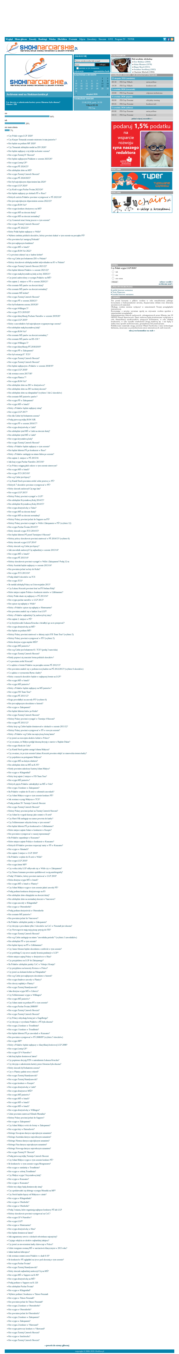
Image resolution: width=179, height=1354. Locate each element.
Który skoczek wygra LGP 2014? (22, 542)
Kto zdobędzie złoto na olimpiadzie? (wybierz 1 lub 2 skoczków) (35, 393)
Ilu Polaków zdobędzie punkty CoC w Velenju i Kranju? (31, 964)
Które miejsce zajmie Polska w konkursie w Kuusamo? (31, 841)
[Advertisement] (89, 18)
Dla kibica (62, 39)
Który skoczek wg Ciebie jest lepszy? (23, 546)
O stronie (73, 39)
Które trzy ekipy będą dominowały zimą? (25, 1187)
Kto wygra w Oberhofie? (18, 1202)
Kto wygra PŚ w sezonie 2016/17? (22, 423)
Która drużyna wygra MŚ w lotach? (23, 880)
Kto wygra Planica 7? (17, 377)
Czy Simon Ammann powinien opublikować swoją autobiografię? (35, 872)
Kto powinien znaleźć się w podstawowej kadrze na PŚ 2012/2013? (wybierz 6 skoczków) (45, 669)
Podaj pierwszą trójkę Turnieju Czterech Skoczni (28, 1156)
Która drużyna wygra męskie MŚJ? (23, 642)
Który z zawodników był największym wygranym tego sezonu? (34, 324)
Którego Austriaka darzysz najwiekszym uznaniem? (29, 1137)
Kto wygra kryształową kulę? (20, 439)
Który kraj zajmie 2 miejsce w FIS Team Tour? (27, 776)
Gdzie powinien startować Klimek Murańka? (26, 1114)
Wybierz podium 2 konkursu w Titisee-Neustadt (28, 1294)
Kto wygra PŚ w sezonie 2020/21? (22, 301)
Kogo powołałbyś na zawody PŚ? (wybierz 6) (27, 699)
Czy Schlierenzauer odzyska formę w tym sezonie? (29, 822)
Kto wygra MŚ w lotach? (18, 247)
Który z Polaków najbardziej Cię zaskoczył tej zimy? (30, 615)
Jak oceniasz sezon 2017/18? (20, 373)
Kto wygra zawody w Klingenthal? (22, 903)
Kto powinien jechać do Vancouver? (23, 918)
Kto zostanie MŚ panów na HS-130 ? (24, 339)
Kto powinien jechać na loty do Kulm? (24, 569)
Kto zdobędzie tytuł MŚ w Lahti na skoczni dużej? (29, 431)
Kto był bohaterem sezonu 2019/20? (23, 304)
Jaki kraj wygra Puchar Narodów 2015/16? (26, 462)
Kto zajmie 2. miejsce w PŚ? (20, 619)
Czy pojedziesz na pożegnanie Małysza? (24, 757)
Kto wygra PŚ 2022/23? (18, 228)
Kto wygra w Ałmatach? (18, 849)
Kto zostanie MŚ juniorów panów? (22, 396)
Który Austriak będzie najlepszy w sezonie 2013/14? (30, 565)
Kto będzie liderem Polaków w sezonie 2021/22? (28, 270)
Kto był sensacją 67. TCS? (19, 354)
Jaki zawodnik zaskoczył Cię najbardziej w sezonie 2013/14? (33, 550)
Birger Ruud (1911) (142, 67)
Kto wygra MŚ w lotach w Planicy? (23, 884)
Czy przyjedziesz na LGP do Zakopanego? (26, 960)
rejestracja (79, 71)
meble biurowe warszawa (122, 290)
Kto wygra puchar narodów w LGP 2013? (26, 600)
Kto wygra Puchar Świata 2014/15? (23, 527)
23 (108, 86)
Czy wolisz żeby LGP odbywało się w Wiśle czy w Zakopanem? (35, 868)
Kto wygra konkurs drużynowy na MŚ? (25, 208)
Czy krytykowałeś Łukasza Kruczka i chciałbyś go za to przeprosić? (36, 623)
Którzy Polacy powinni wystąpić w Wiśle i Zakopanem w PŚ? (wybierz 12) (39, 523)
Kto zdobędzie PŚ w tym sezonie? (22, 941)
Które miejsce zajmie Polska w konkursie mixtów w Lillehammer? (35, 592)
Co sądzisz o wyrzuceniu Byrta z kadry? (25, 673)
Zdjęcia (82, 39)
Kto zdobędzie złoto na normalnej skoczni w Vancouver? (31, 899)
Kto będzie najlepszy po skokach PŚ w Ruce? (27, 193)
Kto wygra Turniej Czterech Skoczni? (24, 174)
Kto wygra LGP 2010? (17, 861)
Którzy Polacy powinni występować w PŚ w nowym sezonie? (34, 730)
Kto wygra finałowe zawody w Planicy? (25, 979)
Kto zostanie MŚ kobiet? (18, 293)
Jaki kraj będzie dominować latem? (22, 1056)
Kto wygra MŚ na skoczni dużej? (22, 212)
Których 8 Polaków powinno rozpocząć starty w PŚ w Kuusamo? (35, 845)
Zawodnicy (91, 39)
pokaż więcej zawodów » (142, 119)
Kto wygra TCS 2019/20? (19, 312)
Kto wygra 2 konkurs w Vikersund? (23, 1325)
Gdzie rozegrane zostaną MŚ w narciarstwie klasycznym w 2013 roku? (37, 1248)
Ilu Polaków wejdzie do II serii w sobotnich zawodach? (31, 792)
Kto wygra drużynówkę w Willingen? (24, 1110)
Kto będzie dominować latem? (20, 1233)
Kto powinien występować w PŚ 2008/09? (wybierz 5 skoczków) (35, 1037)
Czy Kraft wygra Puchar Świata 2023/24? (25, 189)
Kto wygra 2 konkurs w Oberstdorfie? (24, 1305)
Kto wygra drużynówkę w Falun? (22, 508)
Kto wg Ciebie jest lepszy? (19, 477)
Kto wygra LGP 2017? (17, 412)
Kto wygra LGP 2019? (17, 320)
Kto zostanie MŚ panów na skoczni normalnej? (27, 289)
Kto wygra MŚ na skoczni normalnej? (24, 216)
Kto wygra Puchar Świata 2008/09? (23, 1006)
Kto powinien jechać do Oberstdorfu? (24, 1313)
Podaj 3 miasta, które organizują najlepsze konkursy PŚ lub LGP (35, 1210)
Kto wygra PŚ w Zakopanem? (20, 350)
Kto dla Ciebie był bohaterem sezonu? (24, 416)
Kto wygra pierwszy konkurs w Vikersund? (26, 1328)
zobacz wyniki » (166, 282)
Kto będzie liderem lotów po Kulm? (23, 711)
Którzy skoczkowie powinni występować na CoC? (29, 1213)
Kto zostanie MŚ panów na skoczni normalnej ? (28, 335)
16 (108, 84)
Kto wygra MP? (15, 1041)
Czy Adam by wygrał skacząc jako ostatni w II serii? (30, 815)
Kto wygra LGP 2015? (17, 492)
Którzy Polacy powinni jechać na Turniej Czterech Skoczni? (33, 811)
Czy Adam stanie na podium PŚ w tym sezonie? (28, 1002)
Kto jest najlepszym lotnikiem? (21, 243)
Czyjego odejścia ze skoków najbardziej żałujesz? (28, 1240)
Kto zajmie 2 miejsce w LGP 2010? (23, 853)
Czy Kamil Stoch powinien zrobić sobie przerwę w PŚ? (31, 481)
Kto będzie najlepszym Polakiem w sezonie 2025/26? (30, 159)
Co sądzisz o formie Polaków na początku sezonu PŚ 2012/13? (34, 665)
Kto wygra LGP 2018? (17, 370)
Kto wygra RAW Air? (17, 205)
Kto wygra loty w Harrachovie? (21, 1129)
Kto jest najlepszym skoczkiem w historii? (25, 703)
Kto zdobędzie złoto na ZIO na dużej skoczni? (27, 389)
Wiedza (52, 39)
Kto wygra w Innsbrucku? (19, 1336)
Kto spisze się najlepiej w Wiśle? (21, 604)
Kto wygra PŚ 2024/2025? (19, 178)
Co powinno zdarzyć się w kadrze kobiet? (25, 255)
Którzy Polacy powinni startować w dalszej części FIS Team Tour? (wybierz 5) (41, 634)
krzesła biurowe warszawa (122, 294)
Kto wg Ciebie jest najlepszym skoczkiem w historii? (30, 976)
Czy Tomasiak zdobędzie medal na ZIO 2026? (27, 147)
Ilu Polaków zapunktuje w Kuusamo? (24, 838)
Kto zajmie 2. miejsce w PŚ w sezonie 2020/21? (28, 281)
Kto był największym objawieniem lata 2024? (27, 182)
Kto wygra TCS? (15, 581)
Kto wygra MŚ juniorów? (19, 646)
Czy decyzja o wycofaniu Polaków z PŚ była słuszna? (30, 1022)
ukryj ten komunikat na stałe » (142, 331)
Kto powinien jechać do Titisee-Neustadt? (25, 1302)
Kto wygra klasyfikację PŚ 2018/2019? (24, 347)
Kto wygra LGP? (15, 1221)
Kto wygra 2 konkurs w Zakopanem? (23, 1317)
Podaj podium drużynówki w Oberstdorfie (26, 910)
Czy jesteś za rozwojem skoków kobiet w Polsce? (28, 738)
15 (102, 84)
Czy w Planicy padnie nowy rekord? (23, 1072)
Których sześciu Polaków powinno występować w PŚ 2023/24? (35, 197)
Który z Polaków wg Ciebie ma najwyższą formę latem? (31, 734)
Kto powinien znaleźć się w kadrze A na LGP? (27, 611)
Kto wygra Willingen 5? (18, 308)
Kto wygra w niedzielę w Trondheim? (24, 1167)
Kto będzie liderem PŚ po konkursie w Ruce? (27, 450)
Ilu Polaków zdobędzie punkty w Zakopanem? (27, 922)
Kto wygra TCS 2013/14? (19, 573)
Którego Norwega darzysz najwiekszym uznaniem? (29, 1148)
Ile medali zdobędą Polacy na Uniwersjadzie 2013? (29, 584)
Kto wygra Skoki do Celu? (19, 745)
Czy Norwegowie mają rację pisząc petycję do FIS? (29, 930)
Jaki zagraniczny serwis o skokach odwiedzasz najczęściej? (32, 1236)
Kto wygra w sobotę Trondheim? (22, 1171)
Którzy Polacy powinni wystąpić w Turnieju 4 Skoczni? (31, 719)
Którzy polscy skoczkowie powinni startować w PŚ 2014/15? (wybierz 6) (39, 538)
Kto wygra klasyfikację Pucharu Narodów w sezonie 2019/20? (34, 316)
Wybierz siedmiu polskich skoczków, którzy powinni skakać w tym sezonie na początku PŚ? (46, 235)
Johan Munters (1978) (143, 64)
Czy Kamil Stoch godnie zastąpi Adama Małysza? (28, 749)
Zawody (32, 39)
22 (102, 86)
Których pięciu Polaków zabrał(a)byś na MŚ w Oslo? (30, 784)
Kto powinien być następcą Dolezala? (23, 239)
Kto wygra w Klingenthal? (19, 772)
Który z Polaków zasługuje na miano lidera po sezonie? (31, 454)
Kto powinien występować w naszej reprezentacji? (29, 834)
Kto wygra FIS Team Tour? (19, 692)
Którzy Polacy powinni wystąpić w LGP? (25, 496)
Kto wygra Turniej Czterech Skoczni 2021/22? (27, 266)
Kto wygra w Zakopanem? (19, 707)
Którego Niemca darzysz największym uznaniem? (28, 1141)
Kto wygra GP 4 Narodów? (19, 1052)
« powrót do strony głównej (57, 1345)
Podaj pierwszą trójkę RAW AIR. (22, 419)
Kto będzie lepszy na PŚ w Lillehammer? (25, 945)
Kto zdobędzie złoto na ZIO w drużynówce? (26, 385)
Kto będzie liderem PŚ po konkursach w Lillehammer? (30, 826)
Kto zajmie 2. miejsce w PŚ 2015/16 (23, 458)
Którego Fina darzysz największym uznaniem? (27, 1144)
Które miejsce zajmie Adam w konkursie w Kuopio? (30, 830)
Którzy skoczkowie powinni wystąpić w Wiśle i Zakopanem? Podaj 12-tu (38, 561)
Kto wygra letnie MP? (17, 864)
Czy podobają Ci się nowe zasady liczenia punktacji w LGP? (33, 953)
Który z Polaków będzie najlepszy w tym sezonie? (29, 446)
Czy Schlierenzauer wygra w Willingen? (25, 995)
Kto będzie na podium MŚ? (19, 630)
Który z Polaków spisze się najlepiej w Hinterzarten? (30, 607)
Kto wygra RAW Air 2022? (19, 251)
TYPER (131, 39)
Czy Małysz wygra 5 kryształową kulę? (24, 1175)
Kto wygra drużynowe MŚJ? (20, 1091)
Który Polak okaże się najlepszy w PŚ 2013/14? (28, 596)
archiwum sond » (166, 284)
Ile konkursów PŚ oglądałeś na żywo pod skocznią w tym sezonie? (36, 1259)
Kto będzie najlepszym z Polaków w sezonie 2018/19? (30, 366)
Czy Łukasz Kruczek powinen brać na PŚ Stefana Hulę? (31, 588)
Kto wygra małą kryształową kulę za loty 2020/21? (29, 274)
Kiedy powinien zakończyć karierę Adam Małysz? (29, 768)
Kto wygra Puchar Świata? (19, 1263)
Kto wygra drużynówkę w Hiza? (21, 1229)
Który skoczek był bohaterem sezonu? (24, 1068)
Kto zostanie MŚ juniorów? (19, 914)
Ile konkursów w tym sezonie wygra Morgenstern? (29, 1164)
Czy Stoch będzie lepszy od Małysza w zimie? (27, 1194)
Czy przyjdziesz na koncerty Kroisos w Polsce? (28, 968)
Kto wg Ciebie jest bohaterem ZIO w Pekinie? (27, 258)
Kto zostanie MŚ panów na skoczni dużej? (26, 285)
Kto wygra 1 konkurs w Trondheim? (23, 1029)
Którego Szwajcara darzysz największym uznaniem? (30, 1133)
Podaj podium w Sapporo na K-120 (23, 1282)
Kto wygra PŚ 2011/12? (18, 696)
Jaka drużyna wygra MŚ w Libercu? (23, 991)
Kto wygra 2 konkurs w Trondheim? (23, 1025)
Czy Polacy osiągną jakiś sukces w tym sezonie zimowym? (32, 465)
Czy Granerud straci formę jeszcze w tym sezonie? (29, 220)
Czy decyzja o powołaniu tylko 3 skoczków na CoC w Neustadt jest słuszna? (40, 926)
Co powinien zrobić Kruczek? (20, 661)
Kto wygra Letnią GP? (17, 162)
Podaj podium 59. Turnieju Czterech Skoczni (26, 803)
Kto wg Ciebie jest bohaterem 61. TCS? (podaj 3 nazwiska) (33, 650)
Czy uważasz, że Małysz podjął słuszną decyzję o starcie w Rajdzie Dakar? (39, 742)
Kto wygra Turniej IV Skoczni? (21, 155)
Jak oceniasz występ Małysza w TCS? (24, 799)
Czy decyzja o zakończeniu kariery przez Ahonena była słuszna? (34, 1064)
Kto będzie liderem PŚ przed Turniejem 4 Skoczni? (29, 535)
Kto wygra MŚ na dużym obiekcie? (23, 761)
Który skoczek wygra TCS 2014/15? (23, 531)
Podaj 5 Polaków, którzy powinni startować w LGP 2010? (32, 876)
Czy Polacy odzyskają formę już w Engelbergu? (28, 1018)
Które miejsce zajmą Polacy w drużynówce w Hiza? (29, 956)
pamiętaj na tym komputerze (89, 68)
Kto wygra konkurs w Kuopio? (21, 1083)
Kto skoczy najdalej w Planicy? (21, 983)
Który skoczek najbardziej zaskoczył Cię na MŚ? (28, 1271)
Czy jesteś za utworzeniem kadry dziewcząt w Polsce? (30, 1244)
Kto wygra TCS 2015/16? (19, 473)
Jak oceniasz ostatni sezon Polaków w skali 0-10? (28, 1256)
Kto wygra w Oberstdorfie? (19, 907)
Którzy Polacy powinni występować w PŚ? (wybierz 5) (31, 638)
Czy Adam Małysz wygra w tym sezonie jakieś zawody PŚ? (33, 887)
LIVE (110, 39)
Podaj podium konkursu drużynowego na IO (26, 891)
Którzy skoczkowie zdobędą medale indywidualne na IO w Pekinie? (36, 262)
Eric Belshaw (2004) (142, 62)
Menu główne (21, 39)
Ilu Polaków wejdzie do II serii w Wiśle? (25, 857)
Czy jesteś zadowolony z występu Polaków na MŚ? (29, 278)
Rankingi (42, 39)
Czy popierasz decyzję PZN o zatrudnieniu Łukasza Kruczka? (33, 1060)
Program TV (120, 39)
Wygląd (9, 39)
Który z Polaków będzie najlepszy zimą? (25, 408)
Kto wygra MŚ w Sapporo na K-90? (23, 1275)
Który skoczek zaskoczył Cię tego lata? (24, 488)
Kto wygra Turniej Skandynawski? (22, 987)
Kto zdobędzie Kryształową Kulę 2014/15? (26, 500)
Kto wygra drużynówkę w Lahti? (22, 427)
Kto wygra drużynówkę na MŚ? (21, 627)
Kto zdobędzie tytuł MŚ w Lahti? (22, 435)
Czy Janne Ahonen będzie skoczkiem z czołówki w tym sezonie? (35, 949)
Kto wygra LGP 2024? (17, 185)
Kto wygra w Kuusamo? (18, 1179)
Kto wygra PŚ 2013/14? (18, 558)
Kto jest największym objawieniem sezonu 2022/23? (30, 201)
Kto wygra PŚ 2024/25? (18, 166)
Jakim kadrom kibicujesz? (19, 1252)
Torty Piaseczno (118, 292)
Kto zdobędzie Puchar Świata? (21, 1286)
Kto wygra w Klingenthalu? (19, 1198)
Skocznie (102, 39)
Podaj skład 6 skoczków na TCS (21, 577)
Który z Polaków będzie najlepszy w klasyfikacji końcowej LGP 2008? (37, 1045)
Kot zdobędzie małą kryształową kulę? (24, 327)
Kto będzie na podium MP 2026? (22, 143)
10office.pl (99, 1351)
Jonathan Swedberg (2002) (145, 69)
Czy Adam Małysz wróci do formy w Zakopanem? (29, 1125)
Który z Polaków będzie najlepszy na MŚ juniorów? (30, 688)
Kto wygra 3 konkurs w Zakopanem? (23, 788)
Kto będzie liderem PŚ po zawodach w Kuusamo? (29, 1033)
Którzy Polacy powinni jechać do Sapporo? (26, 1118)
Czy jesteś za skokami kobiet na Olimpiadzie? (27, 972)
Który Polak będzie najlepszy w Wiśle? (24, 231)
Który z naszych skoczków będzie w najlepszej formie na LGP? (34, 676)
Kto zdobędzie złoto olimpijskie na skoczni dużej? (28, 895)
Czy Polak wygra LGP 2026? (20, 136)
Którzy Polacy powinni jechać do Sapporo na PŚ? (29, 519)
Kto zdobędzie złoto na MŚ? (20, 170)
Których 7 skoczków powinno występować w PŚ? (29, 485)
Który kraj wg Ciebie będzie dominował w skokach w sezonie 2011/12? (38, 726)
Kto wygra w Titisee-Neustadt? (21, 1298)
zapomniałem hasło (102, 71)
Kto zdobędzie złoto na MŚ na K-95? (23, 765)
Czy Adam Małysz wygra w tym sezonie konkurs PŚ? (30, 795)
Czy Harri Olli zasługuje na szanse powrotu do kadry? (30, 818)
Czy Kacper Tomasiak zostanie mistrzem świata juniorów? (32, 139)
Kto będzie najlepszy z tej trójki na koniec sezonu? (29, 151)
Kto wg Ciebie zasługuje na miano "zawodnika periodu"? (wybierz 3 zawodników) (42, 937)
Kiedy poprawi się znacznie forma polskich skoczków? (31, 657)
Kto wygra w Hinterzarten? (19, 1225)
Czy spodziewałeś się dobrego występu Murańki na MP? (32, 1190)
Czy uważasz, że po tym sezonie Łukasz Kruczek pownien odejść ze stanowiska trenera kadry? (47, 753)
